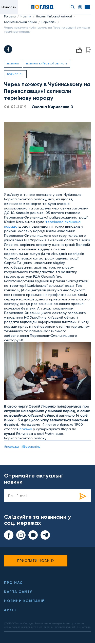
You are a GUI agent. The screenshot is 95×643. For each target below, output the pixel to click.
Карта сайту (18, 592)
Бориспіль (49, 22)
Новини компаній (24, 601)
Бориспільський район (20, 22)
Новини (26, 16)
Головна (10, 16)
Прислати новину (35, 561)
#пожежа (11, 446)
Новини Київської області (54, 16)
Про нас (13, 583)
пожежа (26, 429)
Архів (10, 610)
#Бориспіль (31, 446)
